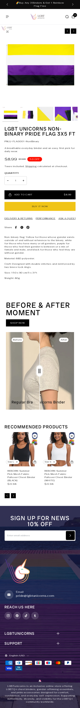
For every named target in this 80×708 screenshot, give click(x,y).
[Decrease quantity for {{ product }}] (8, 180)
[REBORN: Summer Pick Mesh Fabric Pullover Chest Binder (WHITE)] (58, 449)
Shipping (31, 166)
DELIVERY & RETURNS (18, 218)
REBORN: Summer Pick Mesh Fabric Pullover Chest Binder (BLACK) (21, 475)
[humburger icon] (7, 17)
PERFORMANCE (45, 218)
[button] (7, 4)
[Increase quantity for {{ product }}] (23, 180)
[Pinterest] (28, 227)
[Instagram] (8, 615)
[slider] (39, 371)
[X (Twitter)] (22, 227)
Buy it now (40, 206)
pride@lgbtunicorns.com (35, 596)
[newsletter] (70, 535)
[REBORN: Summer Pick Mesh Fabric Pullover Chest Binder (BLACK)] (21, 449)
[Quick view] (35, 436)
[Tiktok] (26, 615)
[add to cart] (35, 462)
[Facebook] (16, 227)
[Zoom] (7, 32)
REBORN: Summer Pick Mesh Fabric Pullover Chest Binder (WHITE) (58, 475)
